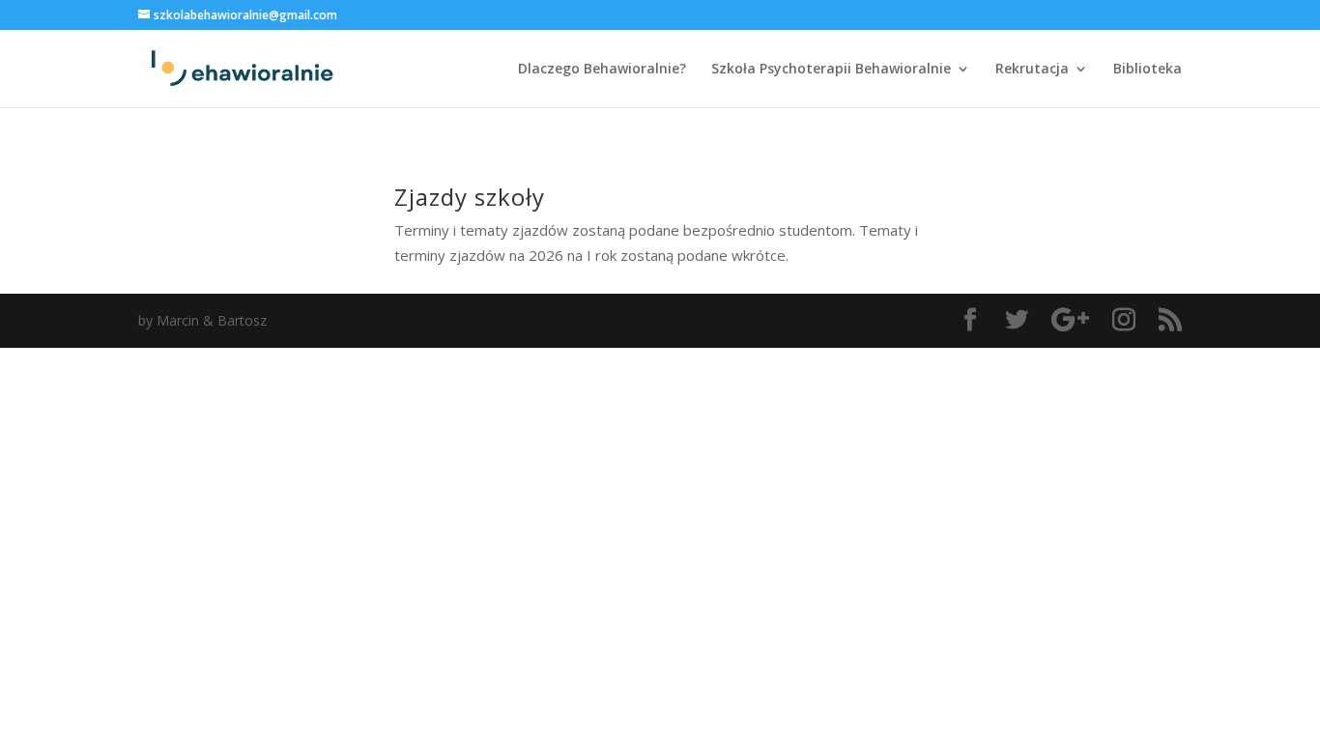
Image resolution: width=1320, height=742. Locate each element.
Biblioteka (1147, 69)
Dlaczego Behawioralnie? (602, 69)
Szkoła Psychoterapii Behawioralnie (831, 69)
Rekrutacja (1032, 69)
